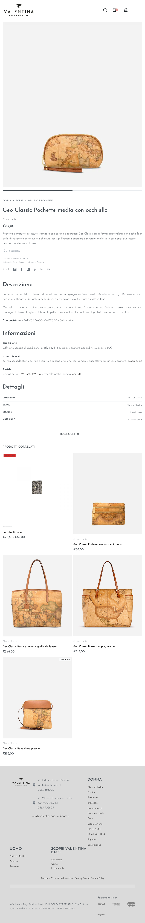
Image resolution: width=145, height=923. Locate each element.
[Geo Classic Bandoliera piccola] (37, 697)
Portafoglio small (13, 532)
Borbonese (7, 527)
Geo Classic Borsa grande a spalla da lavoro (30, 646)
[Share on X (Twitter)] (14, 269)
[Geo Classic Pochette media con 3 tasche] (107, 493)
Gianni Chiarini (95, 824)
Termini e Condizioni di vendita (57, 878)
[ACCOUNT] (126, 10)
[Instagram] (46, 827)
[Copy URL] (48, 269)
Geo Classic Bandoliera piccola (21, 748)
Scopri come (134, 361)
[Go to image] (37, 190)
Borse (19, 201)
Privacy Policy (82, 878)
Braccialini (93, 803)
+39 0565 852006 (30, 374)
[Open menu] (75, 9)
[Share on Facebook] (21, 269)
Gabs (90, 818)
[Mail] (41, 269)
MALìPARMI (94, 829)
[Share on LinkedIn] (28, 269)
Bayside (91, 792)
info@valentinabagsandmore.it (50, 816)
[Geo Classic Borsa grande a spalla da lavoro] (37, 595)
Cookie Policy (97, 878)
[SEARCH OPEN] (105, 10)
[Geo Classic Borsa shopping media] (107, 595)
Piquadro (92, 839)
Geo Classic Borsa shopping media (94, 646)
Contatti (77, 374)
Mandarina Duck (96, 834)
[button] (72, 434)
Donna (7, 201)
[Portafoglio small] (37, 487)
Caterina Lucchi (96, 813)
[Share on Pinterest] (35, 269)
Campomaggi (95, 808)
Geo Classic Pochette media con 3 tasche (97, 544)
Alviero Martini (80, 539)
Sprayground (94, 845)
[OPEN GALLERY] (72, 104)
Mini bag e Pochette (40, 201)
